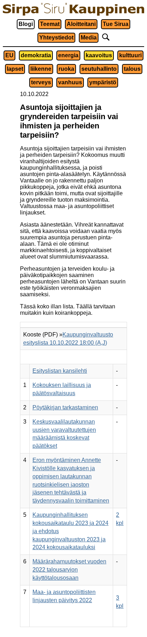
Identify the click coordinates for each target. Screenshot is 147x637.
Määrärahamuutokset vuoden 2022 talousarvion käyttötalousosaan (69, 569)
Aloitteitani (81, 24)
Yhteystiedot (56, 37)
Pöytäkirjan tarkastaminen (65, 407)
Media (89, 37)
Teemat (50, 24)
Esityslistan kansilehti (59, 371)
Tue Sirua (115, 24)
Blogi (26, 24)
